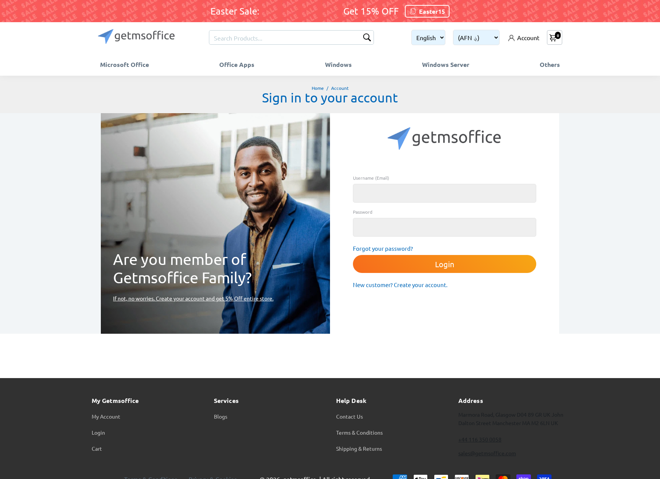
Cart (97, 448)
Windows (338, 64)
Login (98, 432)
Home (318, 88)
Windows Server (445, 64)
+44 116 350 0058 (479, 439)
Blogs (220, 416)
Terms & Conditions (359, 432)
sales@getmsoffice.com (487, 453)
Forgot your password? (383, 248)
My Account (106, 416)
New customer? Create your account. (400, 284)
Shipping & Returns (359, 448)
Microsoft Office (124, 64)
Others (550, 64)
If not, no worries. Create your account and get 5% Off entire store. (193, 298)
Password (362, 212)
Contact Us (349, 416)
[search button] (367, 38)
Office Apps (236, 64)
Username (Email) (371, 178)
